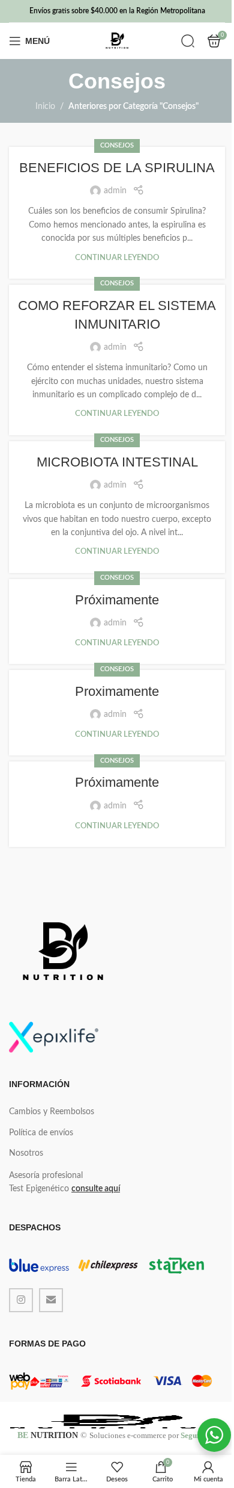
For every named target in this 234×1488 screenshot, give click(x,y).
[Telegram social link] (51, 1300)
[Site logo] (117, 41)
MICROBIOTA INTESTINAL (117, 462)
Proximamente (117, 691)
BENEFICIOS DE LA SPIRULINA (117, 167)
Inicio (45, 106)
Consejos (117, 145)
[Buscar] (188, 41)
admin (115, 191)
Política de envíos (41, 1133)
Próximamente (117, 599)
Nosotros (26, 1153)
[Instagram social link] (21, 1300)
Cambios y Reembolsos (51, 1112)
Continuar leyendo (117, 257)
